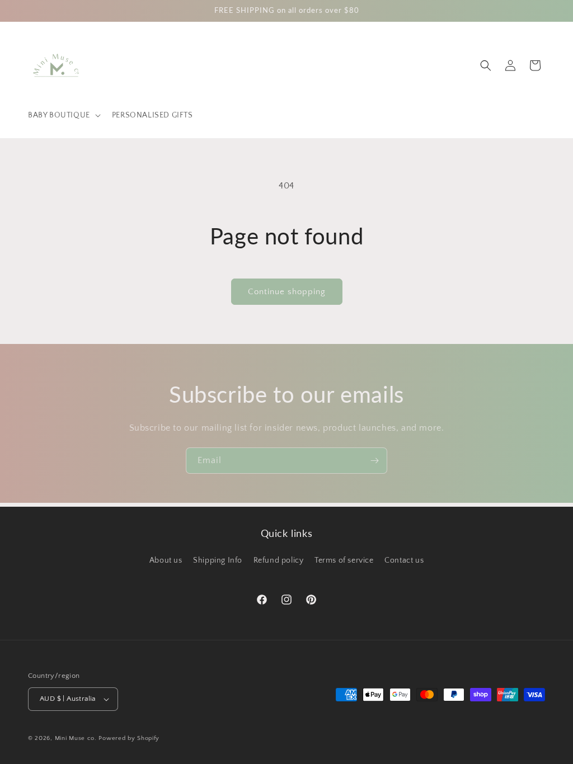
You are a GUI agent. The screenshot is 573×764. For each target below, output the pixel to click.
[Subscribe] (374, 460)
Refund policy (278, 560)
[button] (63, 115)
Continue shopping (287, 291)
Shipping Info (217, 560)
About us (165, 560)
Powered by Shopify (128, 738)
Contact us (404, 560)
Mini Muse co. (76, 738)
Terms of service (344, 560)
